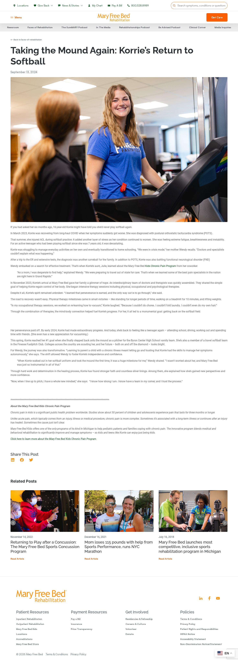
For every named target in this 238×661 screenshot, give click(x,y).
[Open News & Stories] (82, 5)
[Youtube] (218, 598)
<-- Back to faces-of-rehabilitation (26, 39)
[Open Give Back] (52, 5)
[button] (13, 460)
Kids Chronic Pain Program (160, 266)
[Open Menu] (12, 17)
